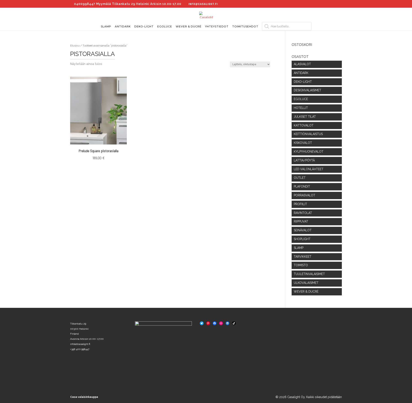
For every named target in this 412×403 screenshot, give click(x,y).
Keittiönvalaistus (308, 134)
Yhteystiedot (217, 26)
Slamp (106, 26)
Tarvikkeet (302, 256)
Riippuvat (301, 221)
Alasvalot (302, 64)
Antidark (123, 26)
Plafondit (302, 186)
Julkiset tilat (305, 116)
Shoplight (302, 239)
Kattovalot (304, 125)
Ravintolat (303, 213)
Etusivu (75, 45)
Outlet (300, 177)
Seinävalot (303, 230)
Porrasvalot (304, 195)
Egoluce (164, 26)
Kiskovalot (303, 142)
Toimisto (301, 265)
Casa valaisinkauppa (84, 396)
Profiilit (300, 204)
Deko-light (144, 26)
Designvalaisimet (307, 90)
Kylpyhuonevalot (308, 151)
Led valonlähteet (308, 169)
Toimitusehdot (245, 26)
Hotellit (301, 108)
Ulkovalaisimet (306, 282)
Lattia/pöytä (304, 160)
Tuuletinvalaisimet (309, 274)
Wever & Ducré (188, 26)
